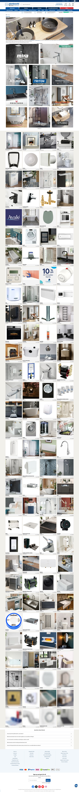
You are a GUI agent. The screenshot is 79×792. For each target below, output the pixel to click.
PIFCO (6, 533)
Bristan (6, 245)
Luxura (6, 476)
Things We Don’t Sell (15, 760)
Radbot (58, 552)
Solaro (41, 629)
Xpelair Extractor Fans (43, 726)
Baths (39, 10)
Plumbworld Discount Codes (15, 763)
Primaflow (59, 533)
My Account (31, 755)
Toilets (43, 10)
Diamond (24, 302)
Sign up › (48, 780)
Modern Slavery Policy (64, 753)
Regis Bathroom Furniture (9, 591)
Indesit (24, 437)
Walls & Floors (69, 10)
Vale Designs (59, 687)
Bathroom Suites (10, 10)
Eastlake (58, 322)
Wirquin (24, 726)
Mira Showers (32, 40)
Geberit (24, 379)
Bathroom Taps (52, 10)
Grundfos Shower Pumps (61, 379)
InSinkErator (59, 437)
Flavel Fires (7, 360)
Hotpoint (6, 418)
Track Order (31, 753)
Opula (24, 514)
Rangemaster (38, 40)
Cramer (24, 283)
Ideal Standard (7, 437)
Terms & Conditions (64, 761)
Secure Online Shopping (47, 755)
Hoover (41, 399)
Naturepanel (42, 495)
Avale (6, 226)
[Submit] (21, 4)
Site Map (47, 758)
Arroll (41, 206)
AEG (40, 149)
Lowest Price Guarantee (15, 761)
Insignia (41, 437)
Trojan (24, 687)
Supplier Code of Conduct (64, 760)
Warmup (6, 726)
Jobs (15, 756)
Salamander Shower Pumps (27, 591)
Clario (41, 264)
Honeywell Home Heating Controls (62, 399)
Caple (41, 245)
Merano (41, 476)
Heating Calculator (47, 756)
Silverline (7, 629)
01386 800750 (59, 4)
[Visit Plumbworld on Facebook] (33, 786)
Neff (57, 495)
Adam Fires (24, 149)
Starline (58, 629)
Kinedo (24, 456)
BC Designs (24, 226)
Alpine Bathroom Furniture (9, 187)
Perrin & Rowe (59, 514)
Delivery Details (47, 751)
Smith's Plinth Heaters (26, 629)
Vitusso (58, 706)
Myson (24, 495)
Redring (41, 572)
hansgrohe (7, 399)
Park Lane (41, 514)
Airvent (41, 168)
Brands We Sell (15, 758)
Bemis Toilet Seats (43, 226)
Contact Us (63, 0)
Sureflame (41, 649)
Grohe (41, 379)
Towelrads (59, 668)
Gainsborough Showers (9, 379)
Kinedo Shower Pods (8, 149)
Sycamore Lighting (60, 649)
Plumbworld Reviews (15, 765)
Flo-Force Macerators (26, 360)
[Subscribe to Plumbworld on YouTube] (42, 786)
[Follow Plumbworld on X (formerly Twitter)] (36, 786)
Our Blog (15, 755)
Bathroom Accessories (61, 10)
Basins (46, 10)
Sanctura (58, 591)
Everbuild (41, 341)
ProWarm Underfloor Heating (27, 552)
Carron (58, 245)
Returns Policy (64, 751)
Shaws (58, 610)
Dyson (41, 322)
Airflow (24, 168)
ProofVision (7, 552)
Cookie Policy (64, 755)
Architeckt (7, 206)
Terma (24, 668)
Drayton (58, 302)
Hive (23, 399)
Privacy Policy (64, 756)
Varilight (6, 706)
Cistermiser (24, 264)
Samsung (41, 591)
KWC (58, 456)
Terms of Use (64, 758)
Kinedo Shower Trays (60, 726)
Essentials (24, 341)
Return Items (32, 756)
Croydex (41, 283)
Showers (16, 10)
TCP (6, 668)
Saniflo (6, 610)
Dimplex (41, 302)
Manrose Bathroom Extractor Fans (28, 476)
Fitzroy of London (60, 341)
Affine (58, 149)
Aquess (58, 187)
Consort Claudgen (8, 283)
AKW (58, 168)
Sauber (24, 610)
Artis (58, 206)
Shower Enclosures (23, 10)
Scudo (41, 610)
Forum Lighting (42, 360)
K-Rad (41, 456)
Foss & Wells (59, 360)
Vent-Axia (24, 706)
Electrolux (7, 341)
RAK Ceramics (7, 572)
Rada (41, 552)
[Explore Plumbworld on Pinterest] (39, 786)
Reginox (58, 572)
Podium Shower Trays (26, 533)
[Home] (6, 14)
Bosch (58, 226)
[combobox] (37, 4)
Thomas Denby (42, 668)
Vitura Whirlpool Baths (43, 706)
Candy (24, 245)
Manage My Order (31, 751)
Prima (41, 533)
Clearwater (59, 264)
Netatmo (6, 514)
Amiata (24, 187)
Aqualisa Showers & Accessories (45, 187)
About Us (15, 751)
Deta (6, 302)
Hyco (41, 418)
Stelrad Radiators (8, 649)
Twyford (41, 687)
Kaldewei (7, 456)
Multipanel (7, 495)
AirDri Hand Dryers (8, 168)
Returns (68, 0)
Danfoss (58, 283)
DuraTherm (24, 322)
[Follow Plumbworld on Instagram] (46, 786)
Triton (6, 687)
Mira (58, 476)
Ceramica (7, 264)
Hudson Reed (25, 418)
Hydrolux (58, 418)
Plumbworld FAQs (47, 753)
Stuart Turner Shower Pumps (27, 649)
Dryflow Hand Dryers (8, 322)
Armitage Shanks (25, 206)
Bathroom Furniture (32, 10)
